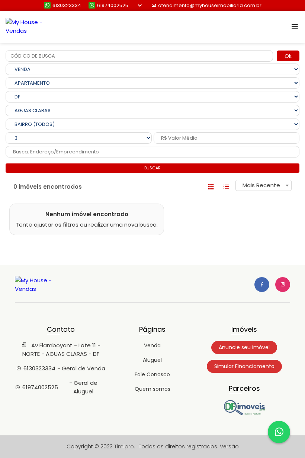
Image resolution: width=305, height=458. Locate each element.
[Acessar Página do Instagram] (282, 284)
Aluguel (152, 360)
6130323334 (66, 5)
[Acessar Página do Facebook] (261, 284)
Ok (288, 56)
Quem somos (152, 389)
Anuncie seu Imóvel (244, 347)
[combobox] (264, 185)
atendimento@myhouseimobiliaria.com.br (209, 5)
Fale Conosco (152, 374)
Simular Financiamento (244, 366)
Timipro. (124, 446)
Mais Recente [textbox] (261, 185)
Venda (152, 345)
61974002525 (112, 5)
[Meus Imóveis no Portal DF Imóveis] (244, 413)
